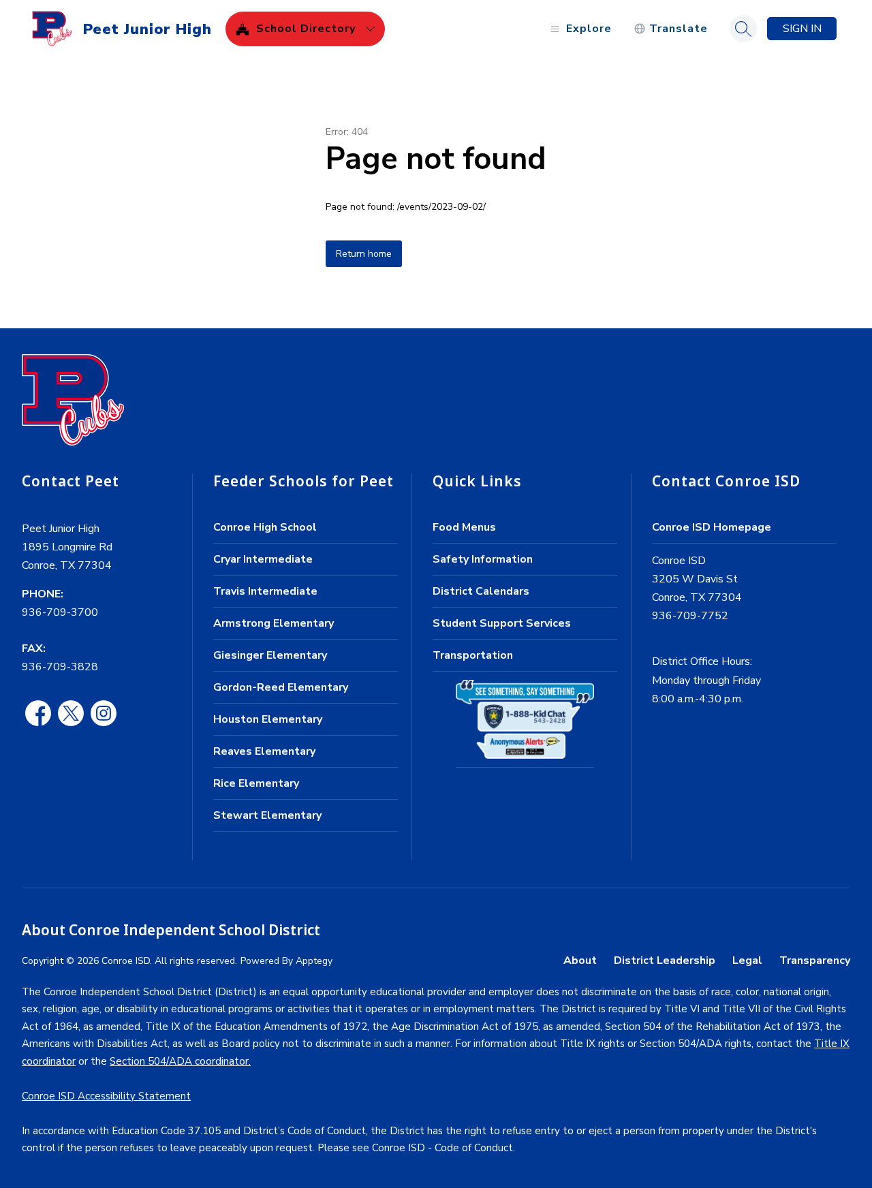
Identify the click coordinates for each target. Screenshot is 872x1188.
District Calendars (481, 591)
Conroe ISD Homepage (711, 527)
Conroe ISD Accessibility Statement (106, 1096)
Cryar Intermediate (263, 559)
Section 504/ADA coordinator (179, 1061)
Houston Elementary (267, 719)
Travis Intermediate (265, 591)
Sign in (802, 28)
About (580, 960)
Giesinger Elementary (270, 655)
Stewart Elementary (267, 815)
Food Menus (464, 527)
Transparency (814, 960)
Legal (747, 960)
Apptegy (314, 960)
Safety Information (483, 559)
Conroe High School (265, 527)
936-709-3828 (60, 666)
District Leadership (664, 960)
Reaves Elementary (264, 751)
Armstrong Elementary (273, 623)
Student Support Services (502, 623)
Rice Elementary (256, 783)
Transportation (473, 655)
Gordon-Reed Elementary (280, 687)
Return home (364, 253)
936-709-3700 (60, 612)
